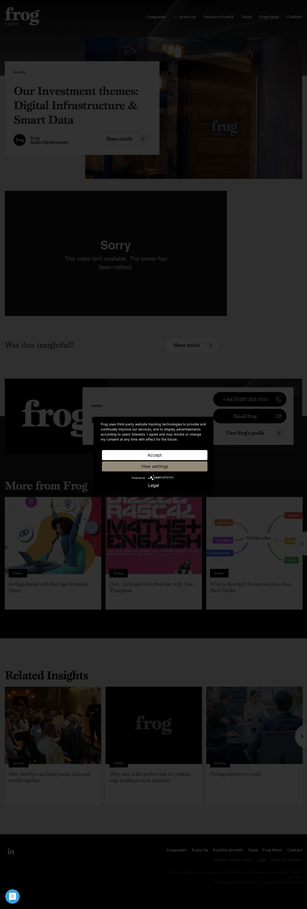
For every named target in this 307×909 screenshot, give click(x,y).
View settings (154, 466)
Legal (153, 485)
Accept (155, 455)
